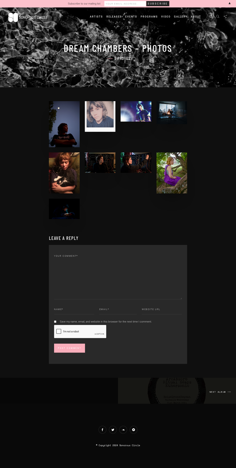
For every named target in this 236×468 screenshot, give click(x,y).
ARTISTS (96, 16)
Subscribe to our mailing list (84, 3)
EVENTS (131, 16)
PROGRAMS (149, 16)
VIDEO (166, 16)
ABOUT (196, 16)
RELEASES (114, 16)
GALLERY (180, 16)
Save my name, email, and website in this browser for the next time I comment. (106, 321)
